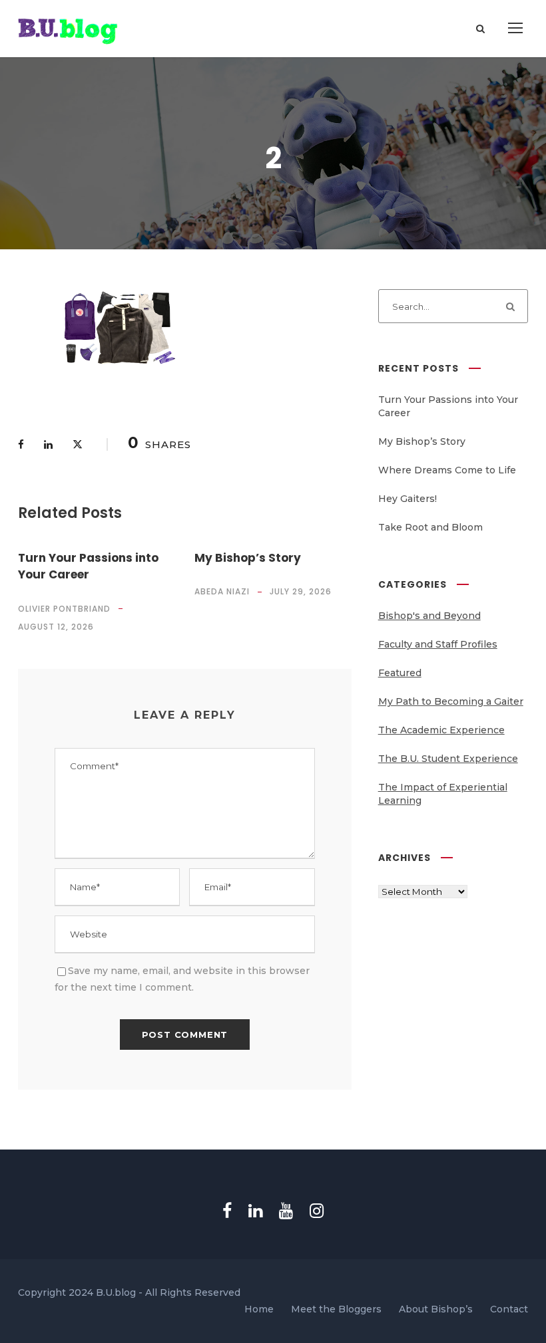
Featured (399, 673)
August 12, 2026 (56, 626)
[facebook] (227, 1211)
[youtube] (286, 1211)
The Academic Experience (441, 730)
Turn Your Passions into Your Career (88, 566)
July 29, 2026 (301, 591)
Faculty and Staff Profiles (437, 644)
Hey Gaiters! (407, 499)
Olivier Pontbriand (64, 608)
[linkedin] (255, 1211)
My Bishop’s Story (247, 558)
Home (259, 1309)
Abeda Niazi (222, 591)
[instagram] (317, 1211)
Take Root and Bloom (430, 527)
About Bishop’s (436, 1309)
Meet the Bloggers (336, 1309)
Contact (509, 1309)
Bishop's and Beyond (429, 616)
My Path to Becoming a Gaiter (450, 701)
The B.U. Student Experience (448, 759)
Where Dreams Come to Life (447, 470)
